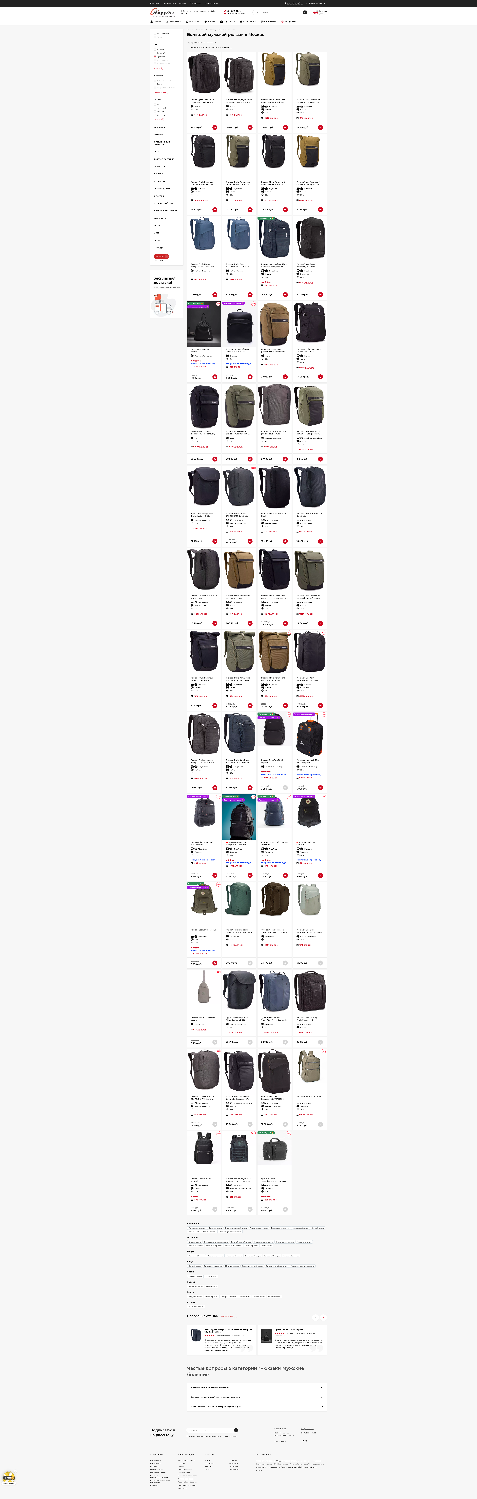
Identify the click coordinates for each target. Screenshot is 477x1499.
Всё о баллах (195, 3)
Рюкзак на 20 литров (234, 1256)
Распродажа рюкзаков (197, 1228)
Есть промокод (163, 34)
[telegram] (306, 1441)
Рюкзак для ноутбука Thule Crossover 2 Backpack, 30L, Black (204, 102)
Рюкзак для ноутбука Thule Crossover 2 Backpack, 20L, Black (239, 102)
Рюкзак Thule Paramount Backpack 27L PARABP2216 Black (273, 598)
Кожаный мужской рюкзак (241, 1242)
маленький (161, 108)
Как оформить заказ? (186, 1460)
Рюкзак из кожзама (304, 1242)
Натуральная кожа (165, 80)
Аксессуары (233, 1463)
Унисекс (160, 50)
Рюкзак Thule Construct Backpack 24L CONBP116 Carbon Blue (237, 762)
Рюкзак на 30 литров (272, 1256)
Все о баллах (155, 1460)
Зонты (207, 1469)
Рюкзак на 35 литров (291, 1256)
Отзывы (182, 3)
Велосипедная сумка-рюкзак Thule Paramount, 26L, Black (203, 433)
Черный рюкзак (259, 1297)
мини (159, 105)
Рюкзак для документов (259, 1228)
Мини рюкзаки (211, 1286)
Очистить (158, 260)
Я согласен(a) (213, 1436)
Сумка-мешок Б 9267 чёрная (289, 1330)
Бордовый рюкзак (195, 1297)
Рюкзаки (199, 30)
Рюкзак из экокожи (196, 1246)
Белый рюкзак (245, 1297)
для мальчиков (163, 63)
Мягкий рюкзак (266, 1246)
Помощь (154, 3)
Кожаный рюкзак (195, 1242)
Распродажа (233, 1469)
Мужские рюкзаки (232, 1266)
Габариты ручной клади (187, 1476)
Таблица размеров (185, 1479)
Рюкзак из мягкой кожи (285, 1242)
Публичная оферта (158, 1473)
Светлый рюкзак (211, 1297)
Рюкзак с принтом (209, 1232)
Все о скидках (155, 1463)
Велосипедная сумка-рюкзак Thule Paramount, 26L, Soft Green (238, 433)
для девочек (162, 60)
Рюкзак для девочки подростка (302, 1266)
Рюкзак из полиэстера (233, 1246)
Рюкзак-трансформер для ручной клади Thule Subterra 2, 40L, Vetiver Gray (274, 433)
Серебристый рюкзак (228, 1297)
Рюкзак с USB (194, 1232)
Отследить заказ (156, 1469)
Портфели (233, 1460)
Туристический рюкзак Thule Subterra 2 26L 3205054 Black (202, 516)
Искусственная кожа (166, 87)
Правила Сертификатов (187, 1482)
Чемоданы (209, 1463)
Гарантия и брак (184, 1473)
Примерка (154, 1466)
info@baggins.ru (307, 1429)
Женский (161, 53)
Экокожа (160, 84)
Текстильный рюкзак (213, 1246)
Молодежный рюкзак (300, 1228)
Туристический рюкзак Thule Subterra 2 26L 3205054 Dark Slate (237, 1020)
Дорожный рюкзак (215, 1228)
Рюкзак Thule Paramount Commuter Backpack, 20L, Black (273, 184)
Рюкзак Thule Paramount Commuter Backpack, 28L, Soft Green (308, 102)
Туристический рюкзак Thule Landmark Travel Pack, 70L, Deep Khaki (274, 932)
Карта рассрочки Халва (187, 1485)
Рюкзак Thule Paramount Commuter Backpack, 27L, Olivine (308, 433)
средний (160, 111)
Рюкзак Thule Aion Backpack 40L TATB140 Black (307, 680)
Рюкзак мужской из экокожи (276, 1266)
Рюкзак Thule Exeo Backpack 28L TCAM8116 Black (272, 1099)
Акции (159, 37)
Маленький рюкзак (196, 1286)
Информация (168, 3)
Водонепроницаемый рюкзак (236, 1228)
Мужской (161, 56)
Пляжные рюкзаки (195, 1276)
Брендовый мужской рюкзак (252, 1266)
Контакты (154, 1486)
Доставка (181, 1463)
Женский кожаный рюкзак (263, 1242)
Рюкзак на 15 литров (215, 1256)
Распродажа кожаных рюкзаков (216, 1242)
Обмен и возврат (185, 1469)
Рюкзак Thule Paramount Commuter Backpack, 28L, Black (202, 184)
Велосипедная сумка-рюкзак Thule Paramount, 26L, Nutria (273, 351)
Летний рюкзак (211, 1276)
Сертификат (233, 1466)
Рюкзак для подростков (213, 1266)
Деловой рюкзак (318, 1228)
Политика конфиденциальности (159, 1477)
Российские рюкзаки (196, 1307)
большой (161, 115)
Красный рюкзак (274, 1297)
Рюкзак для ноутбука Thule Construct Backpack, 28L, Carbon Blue (274, 266)
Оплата (181, 1466)
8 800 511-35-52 (280, 1429)
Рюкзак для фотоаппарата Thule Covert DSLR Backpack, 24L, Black (309, 351)
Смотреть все (227, 1316)
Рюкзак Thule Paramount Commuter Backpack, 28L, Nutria (273, 102)
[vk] (303, 1441)
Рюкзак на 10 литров (196, 1256)
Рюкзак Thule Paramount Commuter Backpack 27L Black (238, 1099)
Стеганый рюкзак (251, 1246)
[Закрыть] (15, 1471)
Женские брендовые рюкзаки (230, 1232)
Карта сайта (182, 1488)
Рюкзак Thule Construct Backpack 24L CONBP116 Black (202, 762)
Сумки (207, 1460)
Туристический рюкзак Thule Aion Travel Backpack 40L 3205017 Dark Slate (273, 1020)
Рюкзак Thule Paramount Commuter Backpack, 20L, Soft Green (238, 184)
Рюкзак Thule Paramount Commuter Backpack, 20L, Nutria (308, 184)
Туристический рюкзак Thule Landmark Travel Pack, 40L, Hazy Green (239, 932)
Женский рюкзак (195, 1266)
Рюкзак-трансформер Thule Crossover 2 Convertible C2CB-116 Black (309, 1020)
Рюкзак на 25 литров (253, 1256)
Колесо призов (211, 3)
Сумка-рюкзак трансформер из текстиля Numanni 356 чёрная (273, 1181)
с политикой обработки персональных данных (218, 1436)
